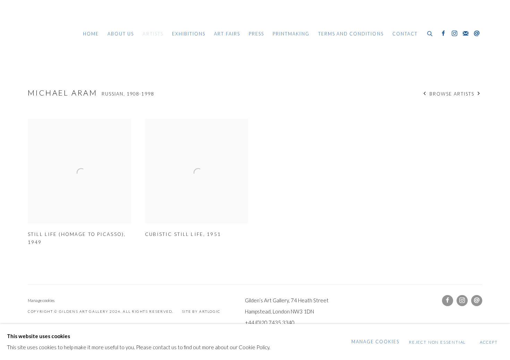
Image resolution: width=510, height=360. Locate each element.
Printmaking (291, 33)
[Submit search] (430, 32)
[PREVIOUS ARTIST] (425, 94)
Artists (153, 33)
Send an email (476, 33)
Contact (405, 33)
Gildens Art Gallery (48, 34)
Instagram (454, 33)
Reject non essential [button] (437, 342)
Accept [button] (489, 342)
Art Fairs (227, 33)
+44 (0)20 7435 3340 (270, 322)
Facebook (443, 33)
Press (256, 33)
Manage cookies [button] (41, 300)
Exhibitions (189, 33)
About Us (121, 33)
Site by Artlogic (201, 311)
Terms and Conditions (351, 33)
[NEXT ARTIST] (479, 94)
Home (91, 33)
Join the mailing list (465, 33)
